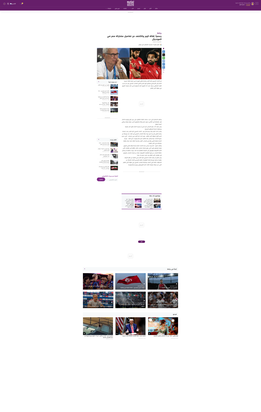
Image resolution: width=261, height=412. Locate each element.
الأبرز (150, 8)
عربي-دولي (117, 8)
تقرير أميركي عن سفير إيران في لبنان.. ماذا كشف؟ (104, 167)
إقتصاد (124, 8)
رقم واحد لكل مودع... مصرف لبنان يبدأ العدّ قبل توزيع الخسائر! (104, 143)
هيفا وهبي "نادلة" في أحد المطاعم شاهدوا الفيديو (166, 336)
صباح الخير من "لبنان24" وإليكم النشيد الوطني (103, 149)
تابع (141, 242)
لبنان (145, 8)
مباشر (156, 8)
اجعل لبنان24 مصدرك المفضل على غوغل (149, 45)
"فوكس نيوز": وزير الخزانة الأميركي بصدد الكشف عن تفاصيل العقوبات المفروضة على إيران (129, 202)
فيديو (139, 8)
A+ (164, 70)
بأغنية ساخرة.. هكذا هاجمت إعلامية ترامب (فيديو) (134, 336)
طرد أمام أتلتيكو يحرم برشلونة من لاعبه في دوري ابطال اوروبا (103, 97)
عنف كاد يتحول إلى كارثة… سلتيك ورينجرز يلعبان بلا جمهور (104, 109)
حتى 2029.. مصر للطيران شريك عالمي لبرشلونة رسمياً (129, 206)
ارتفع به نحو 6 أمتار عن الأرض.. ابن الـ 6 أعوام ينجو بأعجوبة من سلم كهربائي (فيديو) (98, 336)
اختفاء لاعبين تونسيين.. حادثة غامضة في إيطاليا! (103, 91)
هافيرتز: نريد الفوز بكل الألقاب (103, 85)
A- (163, 72)
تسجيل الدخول (242, 4)
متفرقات (109, 8)
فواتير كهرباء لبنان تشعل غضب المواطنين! (104, 155)
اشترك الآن (248, 4)
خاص (133, 8)
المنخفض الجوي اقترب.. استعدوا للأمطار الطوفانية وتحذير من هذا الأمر (104, 161)
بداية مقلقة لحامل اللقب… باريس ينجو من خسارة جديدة (98, 306)
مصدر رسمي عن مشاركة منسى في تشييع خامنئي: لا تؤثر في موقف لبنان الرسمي (148, 202)
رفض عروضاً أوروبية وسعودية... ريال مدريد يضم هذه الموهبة (104, 103)
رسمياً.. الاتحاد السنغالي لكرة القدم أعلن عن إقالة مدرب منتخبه (148, 206)
